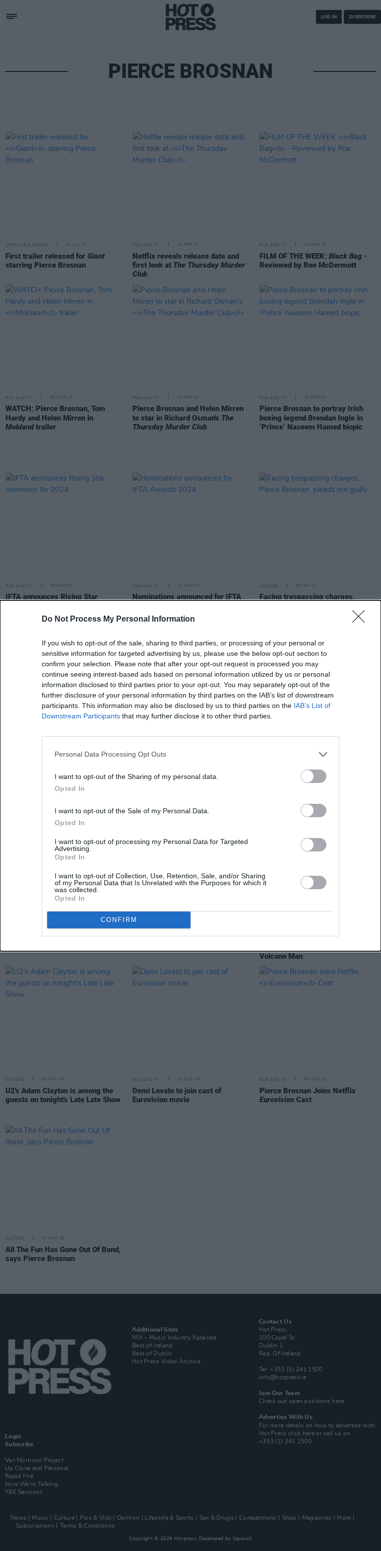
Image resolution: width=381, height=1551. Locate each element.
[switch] (313, 776)
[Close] (361, 619)
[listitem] (190, 754)
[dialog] (190, 775)
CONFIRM (119, 919)
